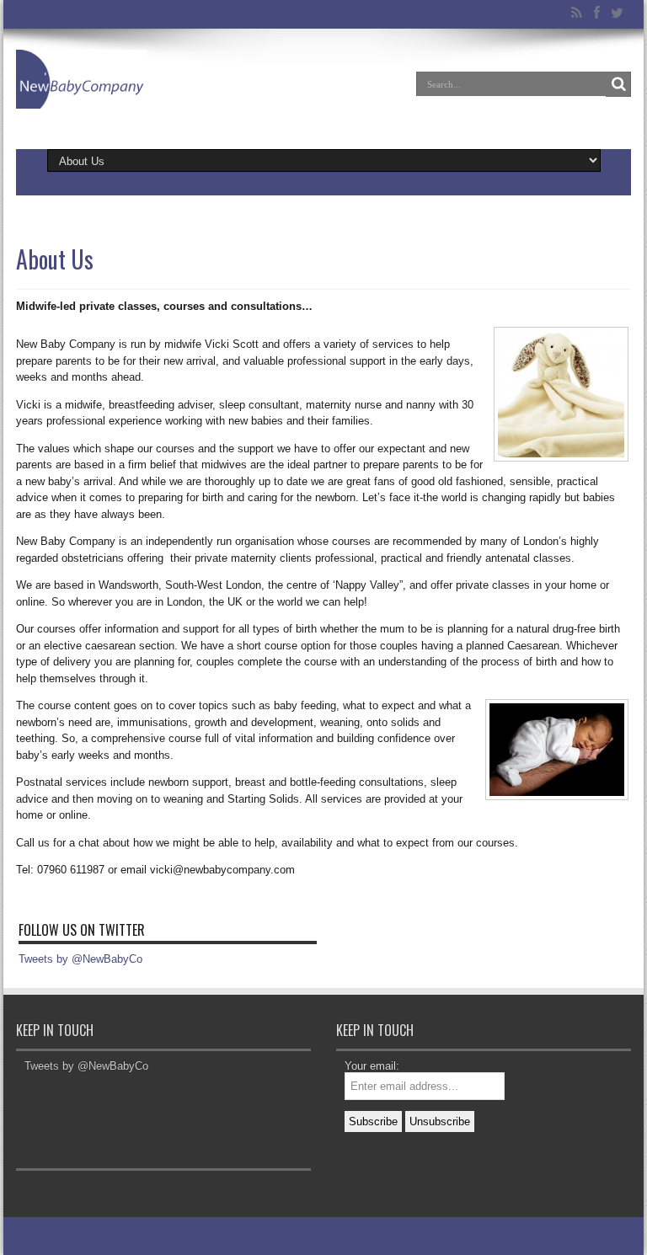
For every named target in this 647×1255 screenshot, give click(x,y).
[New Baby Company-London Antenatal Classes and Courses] (81, 96)
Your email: (372, 1066)
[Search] (618, 84)
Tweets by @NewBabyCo (80, 959)
